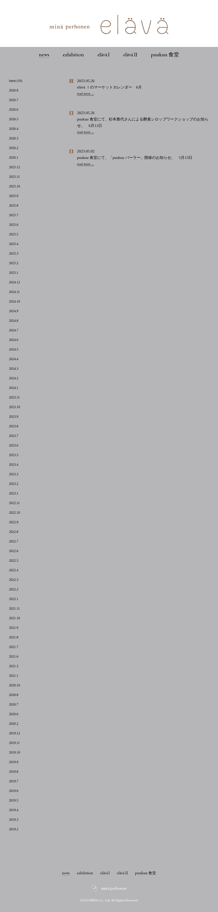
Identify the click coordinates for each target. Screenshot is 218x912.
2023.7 (13, 436)
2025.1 (13, 272)
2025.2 (13, 263)
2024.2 (13, 378)
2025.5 (13, 234)
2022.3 (13, 579)
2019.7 (13, 781)
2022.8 (13, 532)
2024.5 (13, 349)
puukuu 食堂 (165, 54)
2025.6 (13, 224)
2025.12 (14, 167)
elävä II (130, 54)
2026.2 (13, 148)
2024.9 (13, 311)
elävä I (104, 54)
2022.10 (14, 512)
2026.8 (13, 90)
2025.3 (13, 253)
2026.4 (13, 128)
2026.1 (13, 157)
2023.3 (13, 474)
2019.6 (13, 791)
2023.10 (14, 407)
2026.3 (13, 138)
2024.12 (14, 282)
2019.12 (14, 733)
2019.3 (13, 819)
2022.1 (13, 599)
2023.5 (13, 455)
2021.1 (13, 675)
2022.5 (13, 560)
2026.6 (13, 109)
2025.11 (14, 176)
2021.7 (13, 647)
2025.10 (14, 186)
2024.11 (14, 292)
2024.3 (13, 368)
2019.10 (14, 752)
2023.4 (13, 464)
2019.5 (13, 800)
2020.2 (13, 723)
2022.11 (14, 503)
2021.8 (13, 637)
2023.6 (13, 445)
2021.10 (14, 618)
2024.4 (13, 359)
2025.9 (13, 196)
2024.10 (14, 301)
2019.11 (14, 743)
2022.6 (13, 551)
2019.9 (13, 762)
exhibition (73, 54)
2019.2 (13, 829)
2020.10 (14, 685)
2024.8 (13, 320)
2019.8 (13, 771)
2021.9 (13, 627)
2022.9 (13, 522)
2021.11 (14, 608)
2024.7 (13, 330)
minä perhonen (113, 888)
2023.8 (13, 426)
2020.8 (13, 695)
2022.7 (13, 541)
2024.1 (13, 388)
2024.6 (13, 340)
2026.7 (13, 100)
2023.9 (13, 416)
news (44, 54)
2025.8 (13, 205)
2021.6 (13, 656)
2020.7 (13, 704)
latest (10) (15, 81)
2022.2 (13, 589)
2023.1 (13, 493)
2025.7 (13, 215)
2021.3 (13, 666)
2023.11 (14, 397)
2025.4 (13, 244)
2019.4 (13, 810)
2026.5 (13, 119)
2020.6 (13, 714)
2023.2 (13, 484)
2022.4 (13, 570)
